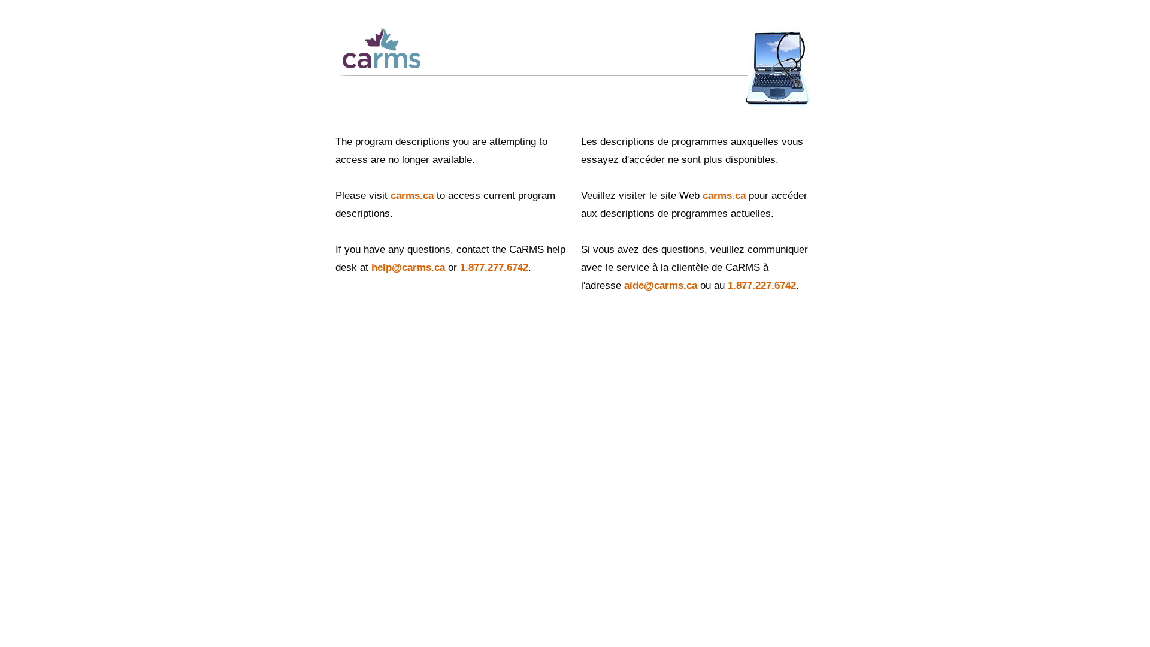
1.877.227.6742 (762, 285)
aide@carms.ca (660, 285)
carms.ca (412, 195)
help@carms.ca (408, 267)
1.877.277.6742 (494, 267)
